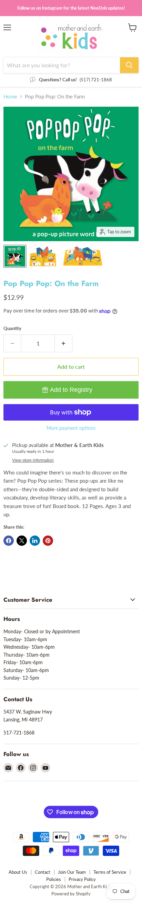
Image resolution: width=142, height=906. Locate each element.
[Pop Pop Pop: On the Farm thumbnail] (15, 256)
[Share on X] (22, 541)
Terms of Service (109, 872)
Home (10, 96)
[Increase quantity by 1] (63, 343)
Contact (42, 872)
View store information (33, 460)
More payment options (71, 428)
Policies (53, 879)
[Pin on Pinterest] (48, 541)
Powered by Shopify (71, 893)
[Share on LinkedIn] (35, 541)
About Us (18, 872)
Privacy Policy (82, 879)
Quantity (12, 328)
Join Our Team (72, 872)
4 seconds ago (71, 389)
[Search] (129, 65)
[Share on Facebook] (8, 541)
